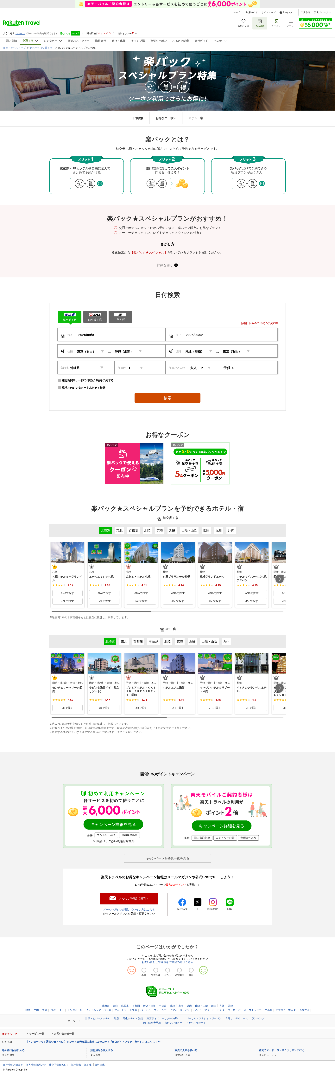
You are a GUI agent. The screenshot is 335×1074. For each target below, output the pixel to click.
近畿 (189, 1005)
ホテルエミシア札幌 (101, 576)
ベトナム (146, 1010)
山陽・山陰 (201, 1005)
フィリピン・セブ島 (125, 1010)
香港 (44, 1010)
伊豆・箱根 (149, 1005)
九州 (221, 1005)
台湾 (53, 1010)
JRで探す (67, 707)
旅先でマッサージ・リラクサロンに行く (281, 1050)
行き (70, 334)
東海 (180, 1005)
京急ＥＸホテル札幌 (138, 576)
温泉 (116, 1018)
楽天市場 (305, 12)
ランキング (258, 1018)
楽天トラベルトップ (14, 47)
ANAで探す (67, 593)
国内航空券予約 (152, 1022)
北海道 (106, 1005)
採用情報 (76, 1064)
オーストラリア (253, 1010)
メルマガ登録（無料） (133, 898)
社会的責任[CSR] (58, 1064)
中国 (36, 1010)
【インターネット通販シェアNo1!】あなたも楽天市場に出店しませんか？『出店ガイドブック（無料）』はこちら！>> (93, 1041)
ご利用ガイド (251, 12)
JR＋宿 (120, 319)
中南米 (268, 1010)
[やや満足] (179, 970)
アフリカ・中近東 (286, 1010)
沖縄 (230, 1005)
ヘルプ (236, 12)
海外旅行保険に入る (13, 1050)
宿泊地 (64, 367)
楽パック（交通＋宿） (42, 47)
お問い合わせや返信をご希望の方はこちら (167, 962)
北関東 (125, 1005)
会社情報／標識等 (13, 1064)
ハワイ (197, 1010)
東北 (115, 1005)
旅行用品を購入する (101, 1050)
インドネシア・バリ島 (98, 1010)
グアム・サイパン (180, 1010)
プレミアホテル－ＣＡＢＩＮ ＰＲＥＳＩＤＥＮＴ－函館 (141, 691)
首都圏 (136, 1005)
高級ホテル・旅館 (133, 1018)
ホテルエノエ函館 (174, 687)
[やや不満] (155, 970)
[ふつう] (167, 970)
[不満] (144, 970)
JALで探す (67, 601)
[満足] (191, 970)
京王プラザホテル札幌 (176, 576)
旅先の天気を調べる (186, 1050)
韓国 (27, 1010)
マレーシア (160, 1010)
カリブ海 (304, 1010)
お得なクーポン (166, 118)
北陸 (172, 1005)
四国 (213, 1005)
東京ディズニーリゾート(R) (162, 1018)
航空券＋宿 (70, 319)
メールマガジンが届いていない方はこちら (129, 909)
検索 (167, 398)
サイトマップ (268, 12)
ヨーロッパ (234, 1010)
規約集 (88, 1064)
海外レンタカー (173, 1022)
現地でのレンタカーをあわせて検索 (83, 387)
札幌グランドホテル (212, 576)
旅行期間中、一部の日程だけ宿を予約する (88, 380)
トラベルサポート (196, 1022)
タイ (61, 1010)
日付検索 (137, 118)
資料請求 (100, 1064)
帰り (178, 334)
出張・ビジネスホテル (97, 1018)
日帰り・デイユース (236, 1018)
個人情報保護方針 (36, 1064)
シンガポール (74, 1010)
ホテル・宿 (196, 118)
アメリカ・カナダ (214, 1010)
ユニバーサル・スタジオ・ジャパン (201, 1018)
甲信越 (163, 1005)
